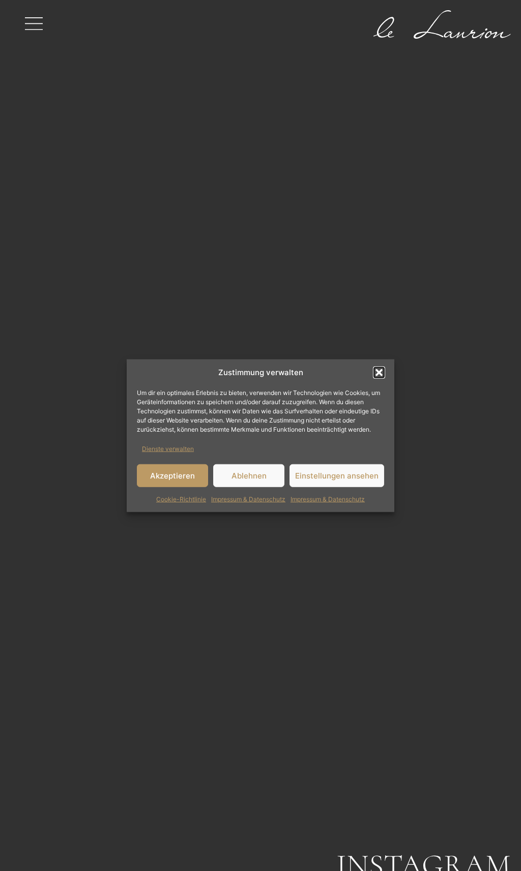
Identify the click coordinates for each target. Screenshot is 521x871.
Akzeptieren (172, 475)
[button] (379, 373)
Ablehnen (249, 475)
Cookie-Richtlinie (181, 499)
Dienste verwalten (168, 449)
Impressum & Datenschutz (248, 499)
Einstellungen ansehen (337, 475)
